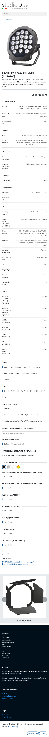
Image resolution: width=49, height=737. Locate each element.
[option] (24, 599)
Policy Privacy (6, 717)
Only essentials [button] (33, 733)
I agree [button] (43, 733)
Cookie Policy (6, 715)
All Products (8, 19)
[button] (4, 599)
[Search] (45, 14)
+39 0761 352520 (7, 698)
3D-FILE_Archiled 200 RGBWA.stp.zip (15, 564)
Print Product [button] (8, 554)
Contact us (5, 694)
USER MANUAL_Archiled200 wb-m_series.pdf (18, 562)
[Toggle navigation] (44, 5)
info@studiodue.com (9, 696)
